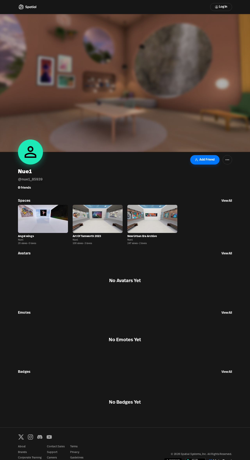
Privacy (74, 452)
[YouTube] (49, 437)
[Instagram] (30, 437)
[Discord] (40, 437)
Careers (52, 457)
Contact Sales (55, 446)
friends (24, 187)
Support (52, 452)
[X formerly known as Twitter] (21, 437)
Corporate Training (29, 457)
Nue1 (20, 240)
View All (226, 200)
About (22, 446)
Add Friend (207, 159)
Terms (74, 446)
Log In (223, 6)
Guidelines (77, 457)
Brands (22, 452)
